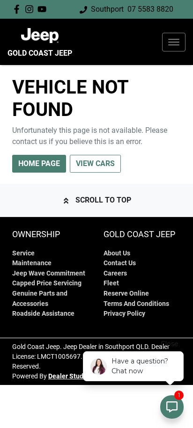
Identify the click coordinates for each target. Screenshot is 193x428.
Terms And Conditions (136, 304)
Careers (115, 273)
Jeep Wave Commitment (48, 273)
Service (23, 253)
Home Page (39, 163)
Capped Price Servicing (47, 283)
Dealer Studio (68, 376)
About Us (117, 253)
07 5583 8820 (150, 9)
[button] (174, 42)
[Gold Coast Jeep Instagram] (31, 9)
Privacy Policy (124, 314)
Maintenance (32, 263)
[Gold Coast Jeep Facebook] (18, 9)
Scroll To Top (103, 200)
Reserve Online (126, 293)
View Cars (95, 163)
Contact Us (120, 263)
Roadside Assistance (43, 314)
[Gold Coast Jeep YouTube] (43, 9)
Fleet (111, 283)
